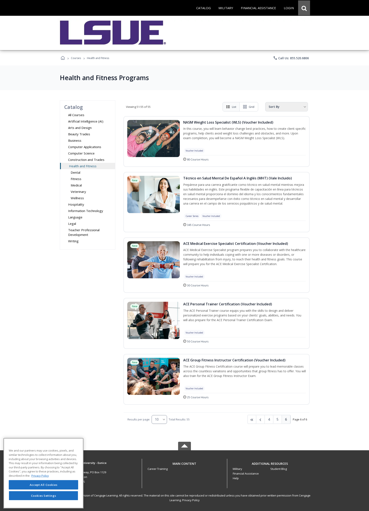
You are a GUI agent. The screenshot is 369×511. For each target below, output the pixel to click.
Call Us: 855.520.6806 (291, 58)
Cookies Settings (43, 496)
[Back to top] (184, 466)
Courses (76, 58)
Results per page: (138, 419)
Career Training (158, 469)
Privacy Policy (191, 500)
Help (236, 478)
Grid (251, 107)
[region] (43, 473)
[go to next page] (260, 419)
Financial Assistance (246, 473)
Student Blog (278, 469)
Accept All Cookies (43, 485)
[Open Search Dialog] (304, 7)
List (234, 107)
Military (237, 469)
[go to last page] (252, 419)
